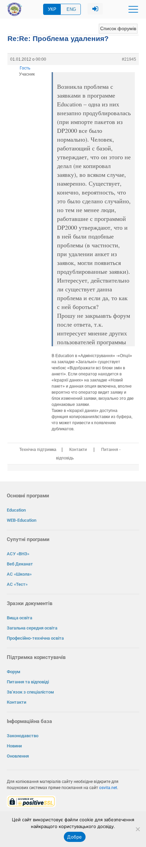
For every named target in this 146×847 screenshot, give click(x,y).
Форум (13, 671)
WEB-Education (21, 520)
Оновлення (18, 756)
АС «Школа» (19, 574)
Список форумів (118, 28)
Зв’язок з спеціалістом (30, 692)
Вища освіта (19, 617)
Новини (14, 745)
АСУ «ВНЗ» (18, 553)
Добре (74, 837)
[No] (137, 829)
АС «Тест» (17, 584)
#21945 (129, 59)
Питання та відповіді (28, 681)
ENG (71, 9)
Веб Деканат (20, 563)
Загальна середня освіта (32, 628)
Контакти (78, 449)
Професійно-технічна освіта (35, 638)
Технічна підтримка (37, 449)
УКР (52, 9)
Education (16, 510)
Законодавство (22, 735)
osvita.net (108, 787)
